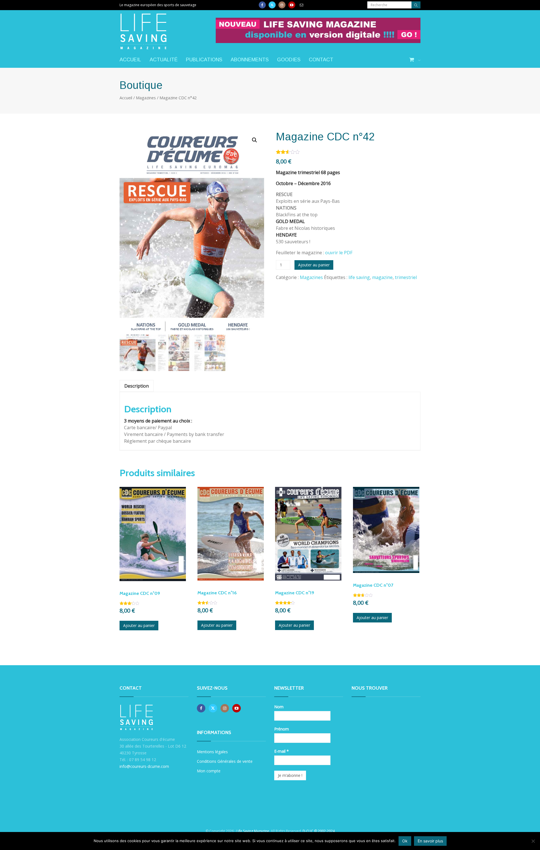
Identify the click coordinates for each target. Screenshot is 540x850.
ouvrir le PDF (338, 252)
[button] (254, 140)
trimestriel (406, 277)
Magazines (146, 97)
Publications (204, 59)
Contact (321, 59)
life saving (359, 277)
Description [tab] (136, 386)
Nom (279, 706)
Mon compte (208, 770)
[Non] (533, 841)
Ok (405, 840)
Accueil (130, 59)
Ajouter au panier (314, 264)
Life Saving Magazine (253, 831)
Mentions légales (212, 751)
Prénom (281, 729)
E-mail (281, 751)
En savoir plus (430, 840)
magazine (382, 277)
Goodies (288, 59)
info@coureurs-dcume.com (144, 766)
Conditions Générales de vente (225, 761)
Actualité (163, 59)
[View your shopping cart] (414, 60)
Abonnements (250, 59)
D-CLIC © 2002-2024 (319, 831)
